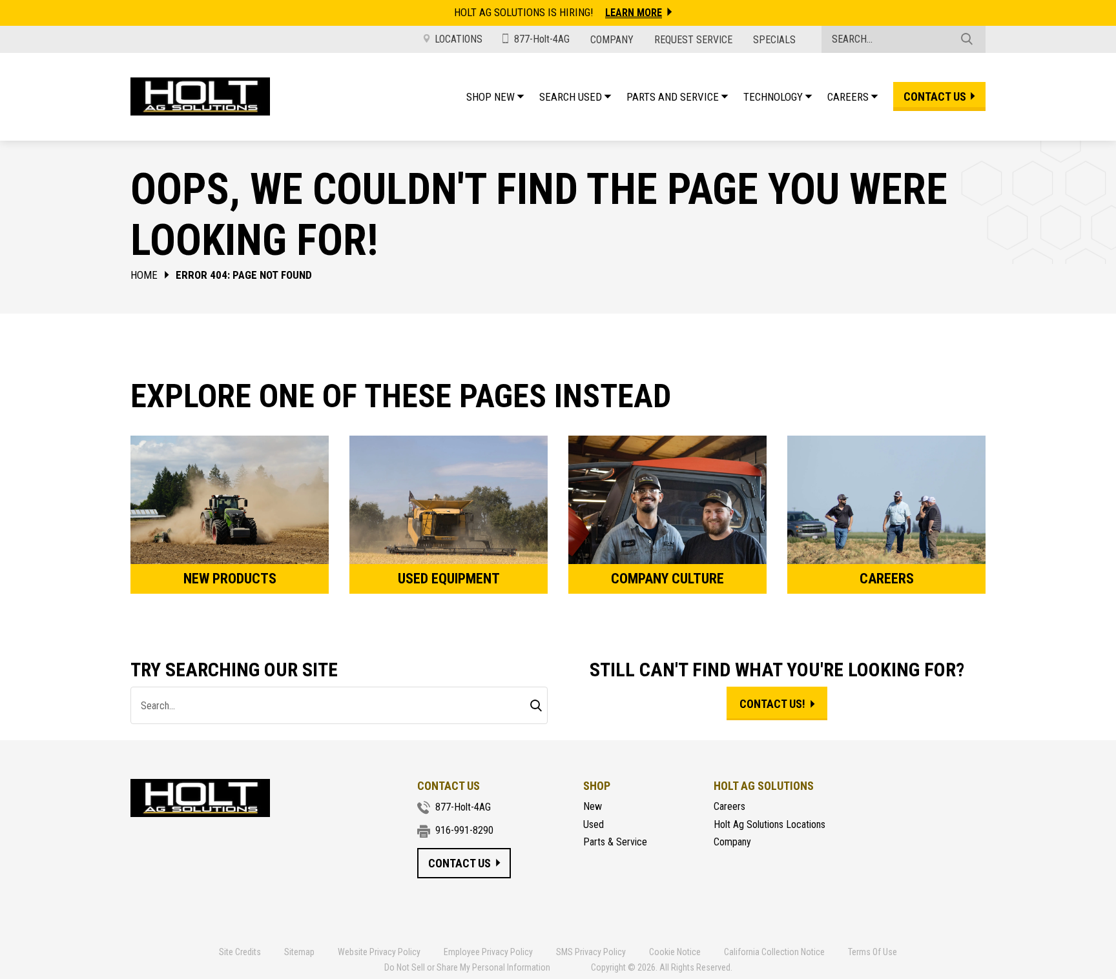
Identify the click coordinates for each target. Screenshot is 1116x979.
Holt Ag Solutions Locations (769, 825)
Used (593, 825)
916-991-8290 (464, 830)
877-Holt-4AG (542, 39)
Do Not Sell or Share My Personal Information (467, 967)
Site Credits (240, 952)
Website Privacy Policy (379, 952)
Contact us (935, 96)
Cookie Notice (675, 952)
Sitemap (299, 952)
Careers (729, 807)
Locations (458, 39)
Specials (774, 40)
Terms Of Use (872, 952)
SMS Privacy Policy (591, 952)
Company (612, 40)
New (592, 807)
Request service (693, 40)
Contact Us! (772, 704)
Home (144, 274)
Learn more (633, 12)
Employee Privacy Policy (488, 952)
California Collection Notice (774, 952)
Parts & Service (615, 842)
